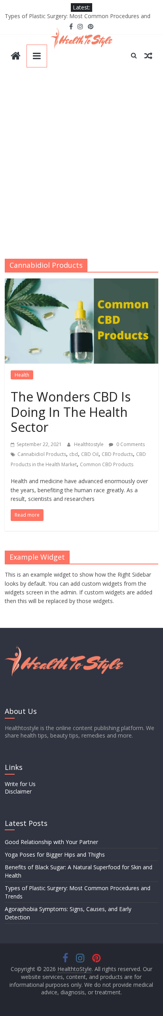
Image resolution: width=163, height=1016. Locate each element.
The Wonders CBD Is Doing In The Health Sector (71, 411)
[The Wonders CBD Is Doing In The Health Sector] (81, 283)
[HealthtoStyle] (16, 57)
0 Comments (130, 444)
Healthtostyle (89, 444)
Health (22, 375)
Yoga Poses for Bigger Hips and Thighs (55, 854)
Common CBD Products (106, 464)
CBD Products (117, 454)
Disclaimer (18, 791)
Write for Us (20, 784)
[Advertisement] (81, 165)
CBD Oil (90, 454)
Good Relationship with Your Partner (51, 842)
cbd (73, 454)
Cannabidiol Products (41, 454)
